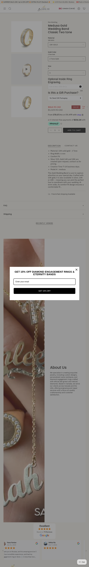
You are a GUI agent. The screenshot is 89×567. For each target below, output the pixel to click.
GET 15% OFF (44, 291)
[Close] (76, 269)
